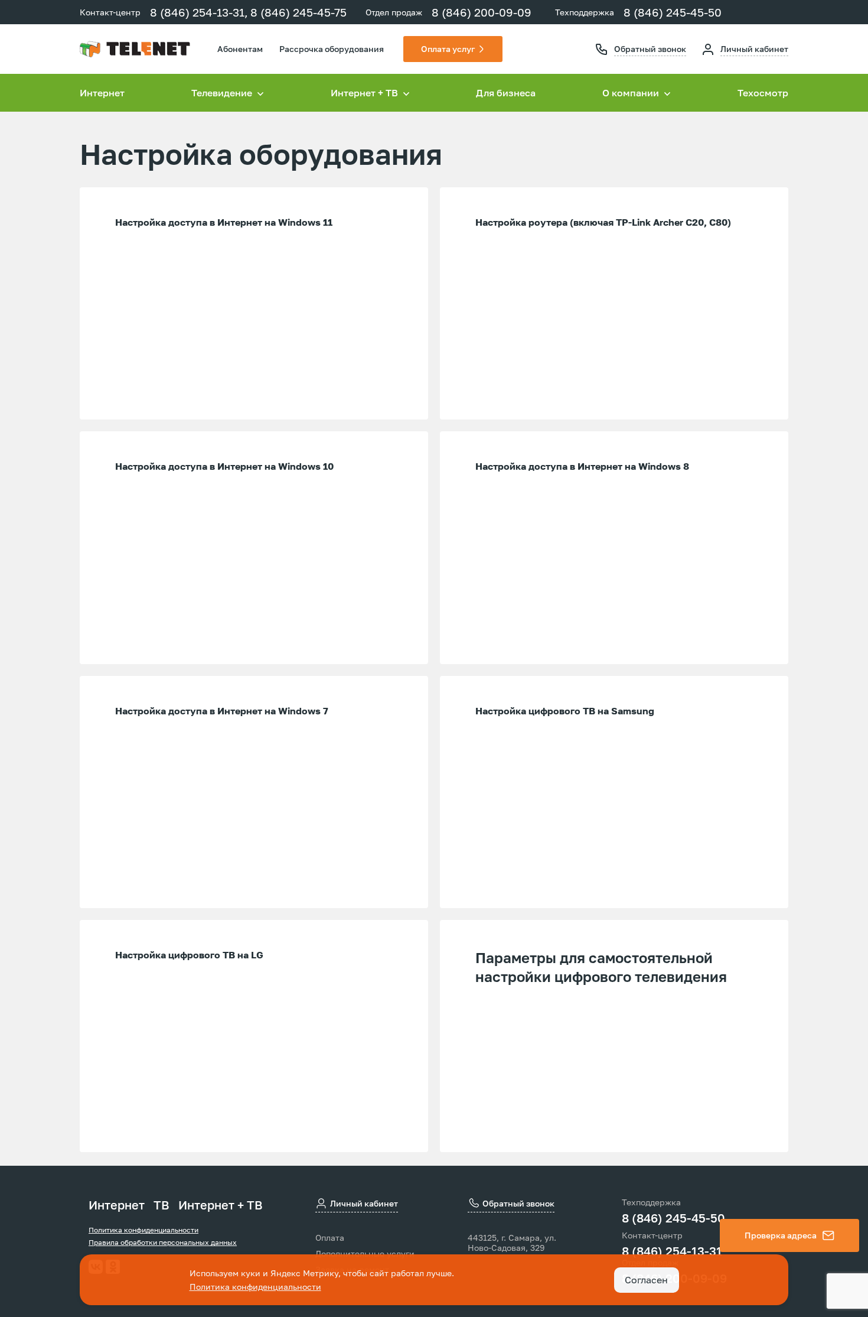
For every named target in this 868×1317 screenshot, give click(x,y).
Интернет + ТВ (220, 1205)
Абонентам (240, 49)
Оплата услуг (448, 49)
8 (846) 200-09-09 (481, 12)
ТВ (161, 1205)
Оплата (329, 1238)
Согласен (646, 1280)
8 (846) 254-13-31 (672, 1251)
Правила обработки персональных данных (163, 1242)
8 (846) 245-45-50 (673, 12)
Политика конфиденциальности (143, 1229)
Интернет (102, 93)
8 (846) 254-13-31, (199, 12)
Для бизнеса (506, 93)
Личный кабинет (754, 49)
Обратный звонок (650, 49)
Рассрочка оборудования (331, 49)
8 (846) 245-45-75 (298, 12)
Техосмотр (763, 93)
